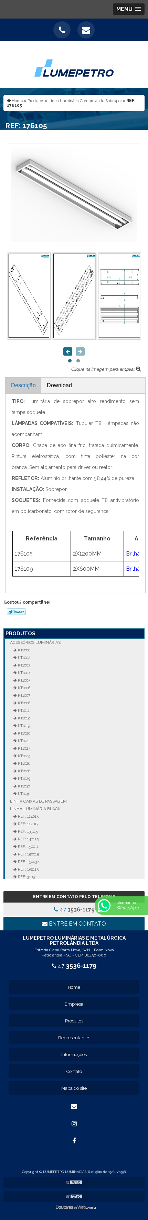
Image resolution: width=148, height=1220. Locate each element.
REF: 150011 (28, 846)
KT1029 (23, 778)
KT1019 (23, 725)
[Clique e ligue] (62, 29)
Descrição (23, 385)
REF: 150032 (28, 861)
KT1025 (23, 755)
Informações (74, 1054)
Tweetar (16, 611)
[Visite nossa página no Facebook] (74, 1141)
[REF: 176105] (74, 194)
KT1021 (23, 740)
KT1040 (23, 793)
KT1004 (23, 672)
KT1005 (23, 680)
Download (59, 385)
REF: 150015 (28, 854)
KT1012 (23, 718)
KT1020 (23, 733)
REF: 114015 (28, 816)
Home (74, 987)
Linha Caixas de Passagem (38, 801)
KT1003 (23, 665)
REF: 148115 (28, 839)
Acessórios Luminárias (35, 642)
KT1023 (23, 748)
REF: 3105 (26, 876)
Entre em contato (76, 923)
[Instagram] (74, 1124)
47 (76, 909)
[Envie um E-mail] (86, 29)
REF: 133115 (27, 831)
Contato (74, 1071)
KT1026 (23, 763)
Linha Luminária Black (35, 808)
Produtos (20, 633)
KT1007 (23, 695)
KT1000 (23, 650)
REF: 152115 (28, 869)
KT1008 (23, 703)
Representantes (74, 1037)
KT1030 (23, 786)
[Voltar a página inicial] (74, 64)
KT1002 (23, 657)
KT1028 (23, 771)
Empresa (74, 1004)
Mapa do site (74, 1088)
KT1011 (23, 710)
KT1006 (23, 687)
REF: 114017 (28, 823)
